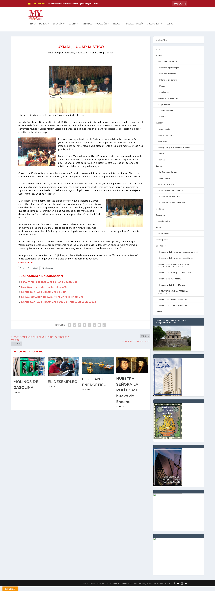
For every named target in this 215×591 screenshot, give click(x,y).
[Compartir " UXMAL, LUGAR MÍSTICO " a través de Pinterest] (89, 325)
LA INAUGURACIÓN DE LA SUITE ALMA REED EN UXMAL (52, 296)
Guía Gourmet (165, 178)
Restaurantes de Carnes (169, 196)
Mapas (162, 86)
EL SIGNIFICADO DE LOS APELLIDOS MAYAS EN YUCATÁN (73, 3)
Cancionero (164, 233)
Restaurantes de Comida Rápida (173, 203)
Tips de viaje (164, 104)
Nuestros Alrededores (168, 98)
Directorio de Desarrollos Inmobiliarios (176, 258)
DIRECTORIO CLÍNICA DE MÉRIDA (173, 305)
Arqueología (164, 129)
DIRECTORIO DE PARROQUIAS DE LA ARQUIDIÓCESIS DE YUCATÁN (173, 265)
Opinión (109, 52)
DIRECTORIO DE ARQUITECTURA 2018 (175, 272)
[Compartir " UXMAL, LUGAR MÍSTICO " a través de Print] (104, 325)
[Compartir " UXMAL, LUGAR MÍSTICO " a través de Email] (99, 325)
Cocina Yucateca (166, 184)
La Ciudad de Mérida (168, 61)
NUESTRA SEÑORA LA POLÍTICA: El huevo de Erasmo (128, 390)
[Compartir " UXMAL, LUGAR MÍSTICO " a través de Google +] (79, 325)
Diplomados (164, 221)
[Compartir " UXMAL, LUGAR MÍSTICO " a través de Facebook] (69, 325)
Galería (162, 117)
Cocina (72, 24)
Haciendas (163, 141)
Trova (116, 24)
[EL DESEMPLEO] (63, 366)
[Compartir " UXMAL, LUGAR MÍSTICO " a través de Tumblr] (84, 325)
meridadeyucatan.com (75, 52)
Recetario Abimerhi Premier (171, 190)
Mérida (43, 24)
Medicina (87, 24)
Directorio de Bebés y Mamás (172, 285)
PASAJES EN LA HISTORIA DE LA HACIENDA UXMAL (49, 282)
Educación (101, 24)
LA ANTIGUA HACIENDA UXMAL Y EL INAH (44, 291)
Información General (168, 80)
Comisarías (164, 92)
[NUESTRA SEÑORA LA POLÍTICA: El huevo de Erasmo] (132, 365)
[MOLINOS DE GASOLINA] (29, 366)
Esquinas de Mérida (167, 74)
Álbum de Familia (166, 110)
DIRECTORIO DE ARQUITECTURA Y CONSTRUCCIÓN (173, 292)
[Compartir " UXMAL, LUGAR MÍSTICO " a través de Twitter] (74, 325)
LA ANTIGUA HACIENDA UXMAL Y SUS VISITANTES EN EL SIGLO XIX (58, 301)
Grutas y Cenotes (166, 135)
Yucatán (57, 24)
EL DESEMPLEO (62, 381)
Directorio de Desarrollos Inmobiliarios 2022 (178, 252)
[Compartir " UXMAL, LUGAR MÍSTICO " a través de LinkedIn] (94, 325)
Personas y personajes (169, 67)
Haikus (169, 24)
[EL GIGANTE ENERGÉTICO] (98, 365)
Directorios (153, 24)
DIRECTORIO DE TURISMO (170, 279)
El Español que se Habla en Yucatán (174, 147)
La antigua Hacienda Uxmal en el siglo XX (44, 287)
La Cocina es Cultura (168, 172)
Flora (161, 153)
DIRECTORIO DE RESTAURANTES (173, 299)
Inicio (33, 24)
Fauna (162, 160)
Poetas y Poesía (134, 24)
